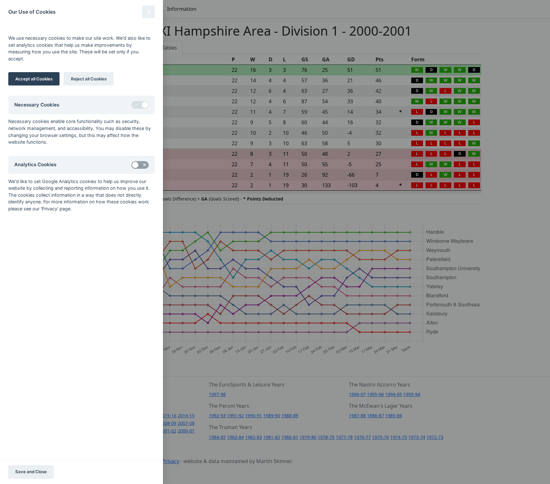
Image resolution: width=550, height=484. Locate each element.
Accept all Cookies (34, 78)
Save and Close (31, 471)
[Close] (148, 12)
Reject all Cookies (89, 78)
